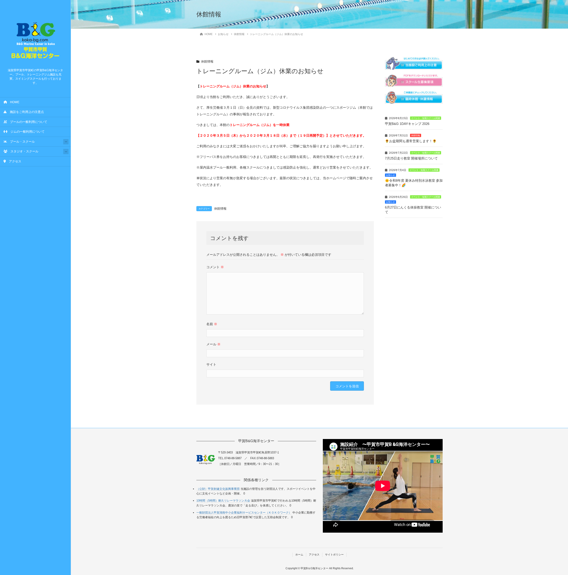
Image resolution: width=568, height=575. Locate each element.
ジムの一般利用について (26, 131)
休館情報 (207, 61)
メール (213, 344)
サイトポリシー (334, 554)
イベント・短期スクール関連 (425, 118)
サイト (211, 364)
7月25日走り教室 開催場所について (411, 158)
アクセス (13, 161)
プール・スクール (21, 141)
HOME (13, 102)
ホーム (299, 554)
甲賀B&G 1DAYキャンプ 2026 (407, 124)
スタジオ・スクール (22, 151)
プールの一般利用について (27, 122)
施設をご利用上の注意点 (25, 112)
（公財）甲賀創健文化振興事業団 (218, 488)
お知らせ (390, 175)
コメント (215, 267)
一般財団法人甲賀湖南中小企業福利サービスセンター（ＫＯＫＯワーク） (244, 512)
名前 (211, 324)
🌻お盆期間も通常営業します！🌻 (411, 141)
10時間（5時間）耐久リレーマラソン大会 (223, 500)
